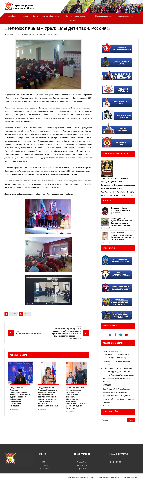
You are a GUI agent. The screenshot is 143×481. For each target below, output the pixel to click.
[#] (110, 334)
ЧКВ (43, 462)
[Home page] (5, 34)
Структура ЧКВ (82, 469)
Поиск (131, 420)
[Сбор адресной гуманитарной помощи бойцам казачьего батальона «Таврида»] (105, 222)
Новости (27, 314)
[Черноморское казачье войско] (19, 6)
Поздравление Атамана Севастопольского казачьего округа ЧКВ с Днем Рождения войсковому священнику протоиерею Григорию (118, 356)
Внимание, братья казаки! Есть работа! (120, 209)
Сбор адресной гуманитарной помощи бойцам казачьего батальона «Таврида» (121, 222)
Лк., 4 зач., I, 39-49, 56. (113, 192)
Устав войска (81, 462)
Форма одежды (82, 465)
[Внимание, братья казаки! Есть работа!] (105, 211)
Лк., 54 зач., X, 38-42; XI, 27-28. (122, 195)
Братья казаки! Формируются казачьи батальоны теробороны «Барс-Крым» (122, 236)
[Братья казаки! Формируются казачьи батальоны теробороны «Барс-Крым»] (105, 236)
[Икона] (118, 168)
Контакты (45, 469)
